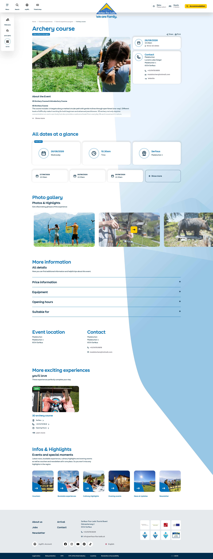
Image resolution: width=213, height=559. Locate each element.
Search (17, 9)
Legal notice (36, 556)
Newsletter (164, 496)
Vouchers (36, 496)
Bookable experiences (67, 496)
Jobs (35, 527)
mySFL (27, 9)
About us (37, 522)
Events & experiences (45, 22)
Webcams (7, 25)
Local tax (93, 556)
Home (34, 22)
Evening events (115, 496)
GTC (62, 556)
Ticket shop (37, 9)
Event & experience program (64, 22)
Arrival (61, 522)
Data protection (50, 556)
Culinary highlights (91, 496)
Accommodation (197, 6)
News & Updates (141, 496)
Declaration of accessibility (110, 556)
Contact (62, 527)
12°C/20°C (7, 35)
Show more (40, 118)
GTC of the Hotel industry (77, 556)
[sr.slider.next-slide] (134, 229)
